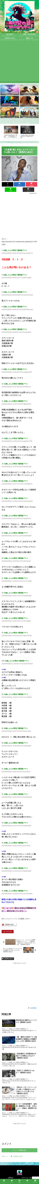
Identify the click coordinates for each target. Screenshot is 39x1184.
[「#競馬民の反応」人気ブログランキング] (9, 925)
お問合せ (10, 1177)
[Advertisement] (19, 62)
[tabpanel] (11, 132)
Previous (1, 132)
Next (37, 132)
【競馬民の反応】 (8, 958)
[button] (28, 189)
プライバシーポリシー (29, 1177)
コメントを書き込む (19, 1150)
